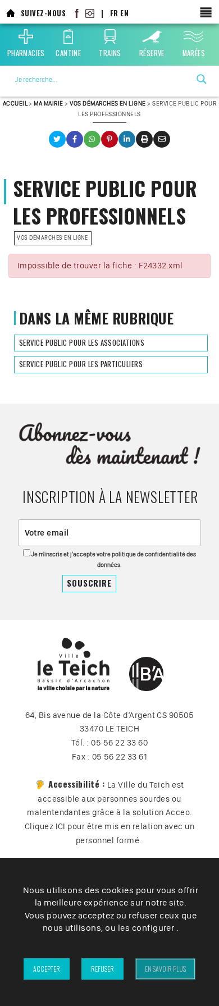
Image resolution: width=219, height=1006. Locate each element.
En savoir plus (165, 968)
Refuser (102, 968)
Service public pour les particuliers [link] (81, 364)
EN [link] (124, 13)
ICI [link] (61, 826)
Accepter (46, 968)
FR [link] (114, 13)
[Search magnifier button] (201, 79)
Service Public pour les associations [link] (81, 342)
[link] (10, 13)
